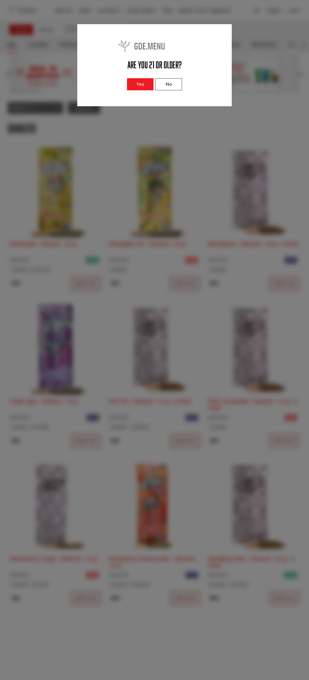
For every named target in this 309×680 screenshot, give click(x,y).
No (169, 84)
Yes (140, 84)
